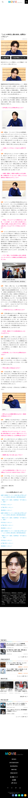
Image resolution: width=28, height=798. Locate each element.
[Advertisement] (14, 18)
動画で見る (6, 57)
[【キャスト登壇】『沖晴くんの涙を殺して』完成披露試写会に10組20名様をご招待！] (3, 671)
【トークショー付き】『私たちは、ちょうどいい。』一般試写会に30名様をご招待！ (16, 663)
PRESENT (14, 773)
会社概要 (14, 780)
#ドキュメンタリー (3, 693)
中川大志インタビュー (6, 504)
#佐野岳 (2, 39)
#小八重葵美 (12, 713)
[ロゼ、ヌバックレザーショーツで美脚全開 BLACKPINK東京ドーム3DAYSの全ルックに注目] (3, 645)
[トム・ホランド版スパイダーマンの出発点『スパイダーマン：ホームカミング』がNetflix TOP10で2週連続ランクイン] (3, 705)
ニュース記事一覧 (22, 656)
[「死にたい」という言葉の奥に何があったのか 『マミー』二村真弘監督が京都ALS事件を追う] (6, 685)
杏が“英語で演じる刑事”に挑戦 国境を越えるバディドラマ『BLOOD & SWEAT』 (16, 650)
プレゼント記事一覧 (21, 676)
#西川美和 (8, 713)
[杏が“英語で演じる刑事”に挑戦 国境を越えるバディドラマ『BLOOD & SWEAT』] (3, 651)
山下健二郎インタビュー (7, 507)
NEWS (14, 759)
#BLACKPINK (8, 647)
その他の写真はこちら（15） (19, 57)
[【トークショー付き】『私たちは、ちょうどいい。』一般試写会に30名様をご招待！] (3, 664)
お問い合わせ (14, 782)
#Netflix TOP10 (12, 707)
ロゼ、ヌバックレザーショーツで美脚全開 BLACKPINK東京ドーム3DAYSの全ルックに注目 (16, 644)
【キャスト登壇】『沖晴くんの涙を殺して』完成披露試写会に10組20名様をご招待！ (16, 670)
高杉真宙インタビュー (6, 510)
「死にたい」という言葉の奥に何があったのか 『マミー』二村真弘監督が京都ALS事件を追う (6, 690)
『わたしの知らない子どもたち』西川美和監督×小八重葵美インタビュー (16, 710)
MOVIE (14, 769)
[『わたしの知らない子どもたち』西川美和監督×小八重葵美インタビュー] (3, 711)
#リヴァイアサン (17, 693)
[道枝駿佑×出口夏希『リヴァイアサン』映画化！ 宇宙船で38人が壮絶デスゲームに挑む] (21, 685)
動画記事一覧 (23, 696)
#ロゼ (12, 647)
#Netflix (7, 707)
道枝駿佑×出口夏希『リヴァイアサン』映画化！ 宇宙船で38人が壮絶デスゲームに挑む (21, 690)
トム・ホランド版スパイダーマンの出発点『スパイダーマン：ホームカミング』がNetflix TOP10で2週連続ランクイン (16, 704)
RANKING (14, 766)
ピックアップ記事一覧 (21, 716)
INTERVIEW (14, 762)
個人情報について (14, 777)
